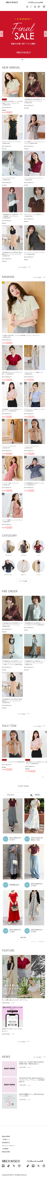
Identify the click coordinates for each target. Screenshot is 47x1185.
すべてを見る (23, 267)
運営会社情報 (6, 1152)
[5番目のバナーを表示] (28, 59)
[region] (23, 34)
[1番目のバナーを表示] (17, 59)
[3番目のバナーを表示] (22, 59)
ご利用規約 (5, 1148)
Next (42, 777)
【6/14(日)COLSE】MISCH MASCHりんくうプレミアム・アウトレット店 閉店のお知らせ (32, 1079)
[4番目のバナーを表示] (25, 59)
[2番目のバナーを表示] (19, 59)
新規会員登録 (6, 1136)
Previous (28, 777)
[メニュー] (44, 6)
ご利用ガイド (6, 1139)
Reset (37, 795)
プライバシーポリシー (8, 1145)
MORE (24, 938)
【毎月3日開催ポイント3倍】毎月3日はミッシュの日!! (31, 1095)
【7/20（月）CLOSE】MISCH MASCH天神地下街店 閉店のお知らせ (31, 1063)
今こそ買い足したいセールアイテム (15, 1000)
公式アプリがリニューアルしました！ (12, 1030)
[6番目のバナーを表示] (30, 59)
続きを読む (23, 1067)
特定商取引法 (6, 1142)
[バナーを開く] (23, 34)
